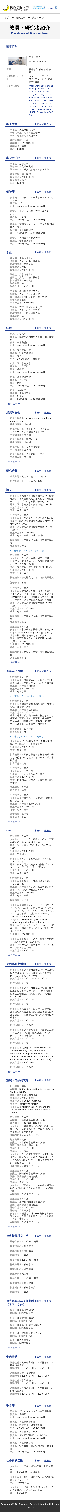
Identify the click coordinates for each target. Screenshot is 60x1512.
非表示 (47, 124)
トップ (5, 17)
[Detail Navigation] (50, 7)
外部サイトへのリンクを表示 (29, 550)
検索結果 (21, 17)
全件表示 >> (14, 403)
